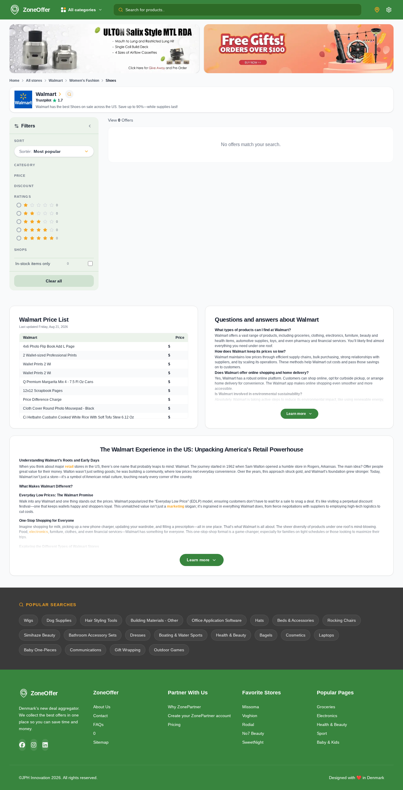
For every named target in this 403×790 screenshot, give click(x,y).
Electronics (327, 715)
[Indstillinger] (389, 9)
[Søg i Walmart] (69, 94)
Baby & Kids (328, 742)
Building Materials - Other (154, 620)
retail (69, 466)
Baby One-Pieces (40, 649)
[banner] (104, 48)
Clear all (54, 281)
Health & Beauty (231, 635)
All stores (34, 80)
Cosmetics (295, 635)
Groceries (326, 706)
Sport (322, 733)
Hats (259, 620)
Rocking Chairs (341, 620)
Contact (100, 715)
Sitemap (101, 742)
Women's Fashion (84, 80)
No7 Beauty (253, 733)
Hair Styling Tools (101, 620)
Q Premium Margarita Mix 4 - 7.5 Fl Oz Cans (58, 382)
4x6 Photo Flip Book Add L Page (49, 346)
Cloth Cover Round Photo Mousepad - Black (58, 408)
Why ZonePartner (184, 706)
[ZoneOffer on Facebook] (22, 745)
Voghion (249, 715)
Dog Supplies (59, 620)
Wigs (28, 620)
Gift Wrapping (127, 649)
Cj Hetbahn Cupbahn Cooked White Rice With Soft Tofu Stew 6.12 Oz (78, 417)
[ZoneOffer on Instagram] (33, 745)
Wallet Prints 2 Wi (37, 364)
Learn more (296, 414)
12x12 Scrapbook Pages (43, 391)
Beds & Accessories (295, 620)
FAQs (98, 724)
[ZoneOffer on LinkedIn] (45, 745)
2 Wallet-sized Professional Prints (50, 355)
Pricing (174, 724)
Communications (85, 649)
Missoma (250, 706)
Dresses (137, 635)
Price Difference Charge (42, 400)
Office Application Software (217, 620)
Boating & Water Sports (180, 635)
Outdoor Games (169, 649)
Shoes (111, 80)
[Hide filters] (90, 126)
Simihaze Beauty (39, 635)
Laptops (326, 635)
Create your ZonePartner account (199, 715)
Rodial (248, 724)
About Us (101, 706)
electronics (38, 532)
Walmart (56, 80)
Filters (28, 125)
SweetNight (252, 742)
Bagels (266, 635)
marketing (175, 506)
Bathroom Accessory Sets (93, 635)
